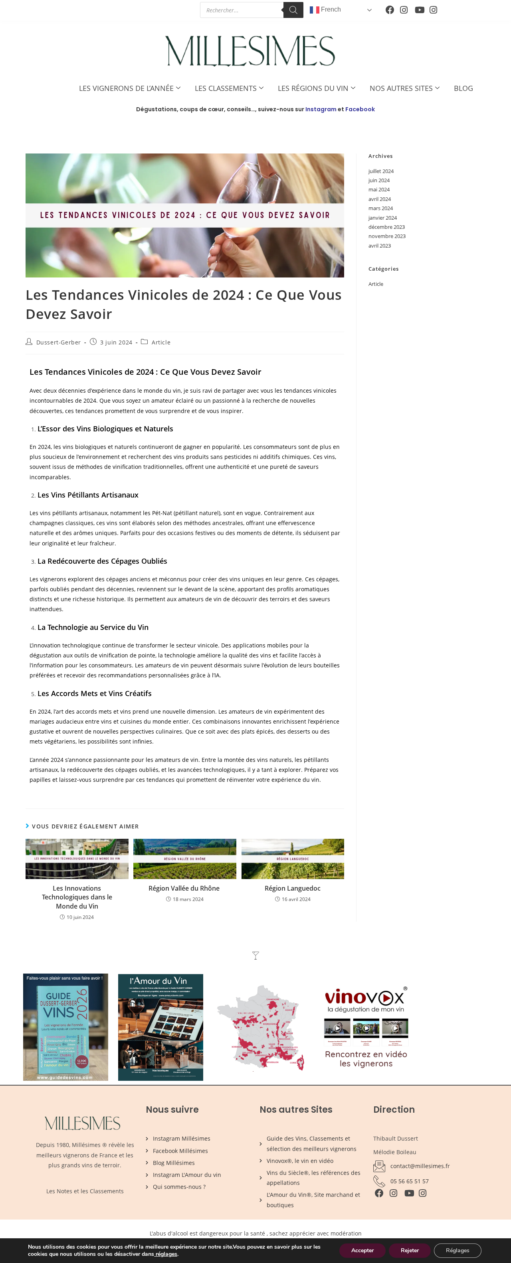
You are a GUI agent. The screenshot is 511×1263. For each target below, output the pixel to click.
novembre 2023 (387, 236)
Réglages (457, 1250)
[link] (155, 1254)
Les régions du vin (313, 88)
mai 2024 (379, 189)
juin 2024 (379, 180)
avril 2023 (379, 245)
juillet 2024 (381, 171)
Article (161, 342)
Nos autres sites (401, 88)
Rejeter (410, 1250)
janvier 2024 (382, 217)
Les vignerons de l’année (126, 88)
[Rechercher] (293, 10)
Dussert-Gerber (58, 342)
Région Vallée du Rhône (185, 888)
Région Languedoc (293, 888)
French (330, 9)
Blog (463, 88)
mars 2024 (380, 208)
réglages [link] (166, 1254)
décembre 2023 (386, 226)
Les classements (226, 88)
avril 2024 (379, 199)
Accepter (362, 1250)
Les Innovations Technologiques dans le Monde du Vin (77, 897)
